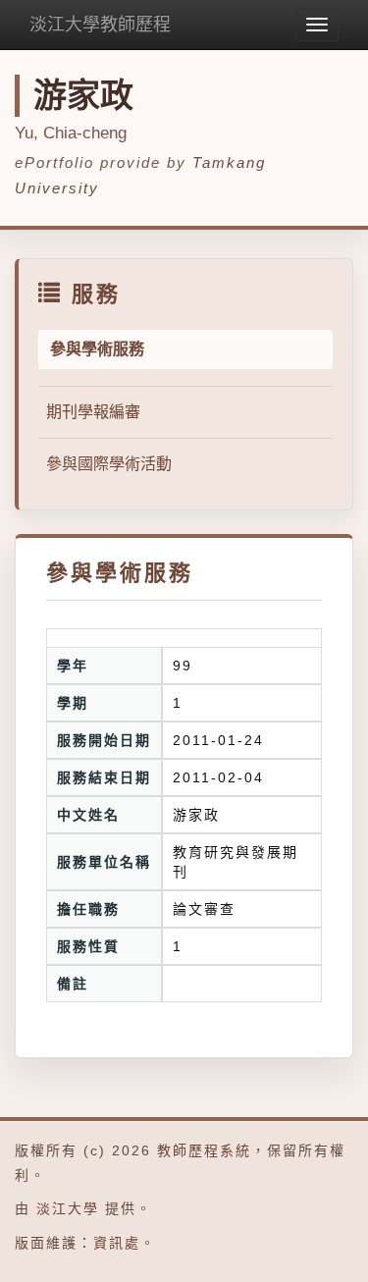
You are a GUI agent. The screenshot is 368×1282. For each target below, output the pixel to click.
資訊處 (116, 1243)
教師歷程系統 (204, 1150)
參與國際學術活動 (109, 463)
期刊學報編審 (93, 411)
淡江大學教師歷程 (100, 24)
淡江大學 (67, 1208)
